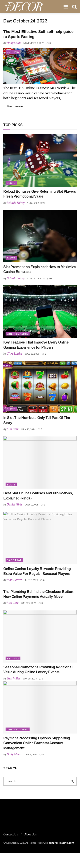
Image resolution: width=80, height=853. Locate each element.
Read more (15, 106)
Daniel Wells (14, 504)
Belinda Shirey (15, 202)
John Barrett (14, 580)
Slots (11, 182)
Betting (13, 51)
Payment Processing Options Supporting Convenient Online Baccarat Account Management (36, 743)
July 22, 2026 (32, 353)
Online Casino (17, 333)
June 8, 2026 (30, 678)
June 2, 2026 (30, 754)
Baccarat (14, 560)
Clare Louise (14, 353)
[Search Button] (72, 781)
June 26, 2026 (28, 603)
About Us (30, 834)
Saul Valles (13, 678)
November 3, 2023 (33, 43)
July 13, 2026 (28, 429)
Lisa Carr (12, 429)
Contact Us (10, 834)
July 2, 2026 (31, 504)
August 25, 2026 (36, 278)
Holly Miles (14, 42)
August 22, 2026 (36, 203)
